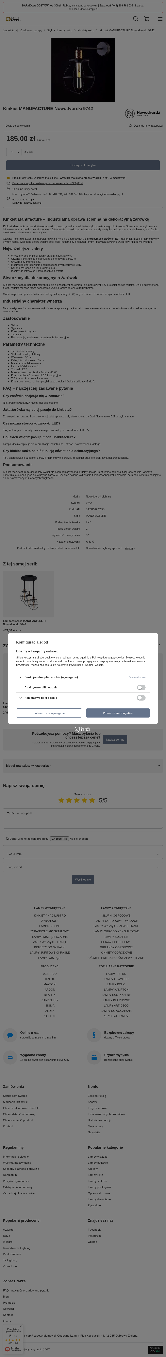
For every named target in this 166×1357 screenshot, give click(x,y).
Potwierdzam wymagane (49, 712)
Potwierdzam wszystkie (118, 712)
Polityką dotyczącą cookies (108, 657)
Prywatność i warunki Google (86, 664)
